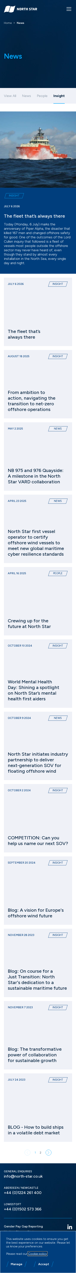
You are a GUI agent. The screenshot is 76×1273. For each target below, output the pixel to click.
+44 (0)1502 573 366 (23, 1209)
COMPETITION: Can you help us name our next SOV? (38, 840)
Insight (14, 195)
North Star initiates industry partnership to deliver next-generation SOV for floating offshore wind (38, 762)
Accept (43, 1264)
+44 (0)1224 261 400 (23, 1192)
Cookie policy (37, 1254)
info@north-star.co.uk (23, 1176)
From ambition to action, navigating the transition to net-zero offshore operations (31, 400)
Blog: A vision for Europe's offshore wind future (36, 913)
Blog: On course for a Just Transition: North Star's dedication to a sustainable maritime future (37, 979)
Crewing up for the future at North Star (29, 623)
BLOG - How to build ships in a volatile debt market (36, 1130)
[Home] (20, 9)
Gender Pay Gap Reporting (23, 1226)
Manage (16, 1264)
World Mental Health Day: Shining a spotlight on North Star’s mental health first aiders (33, 690)
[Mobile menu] (69, 9)
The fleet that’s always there (34, 216)
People (42, 96)
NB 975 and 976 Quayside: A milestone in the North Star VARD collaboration (36, 475)
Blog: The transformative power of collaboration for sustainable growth (35, 1054)
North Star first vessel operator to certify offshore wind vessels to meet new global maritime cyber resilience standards (36, 542)
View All (10, 96)
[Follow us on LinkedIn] (69, 1227)
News (26, 96)
